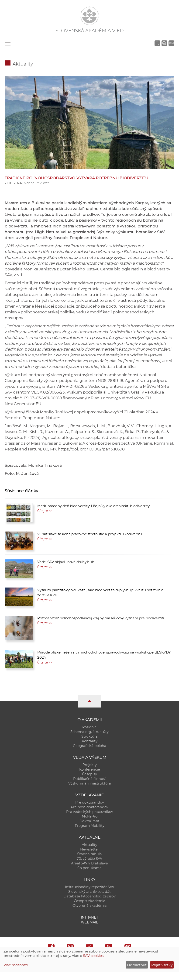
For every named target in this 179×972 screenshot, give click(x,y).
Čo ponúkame (89, 868)
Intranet (89, 917)
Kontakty (89, 741)
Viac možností (15, 965)
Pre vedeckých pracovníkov (89, 812)
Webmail (89, 922)
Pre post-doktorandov (89, 807)
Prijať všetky (161, 965)
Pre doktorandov (89, 802)
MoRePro (89, 816)
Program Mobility (89, 826)
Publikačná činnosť (89, 779)
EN (171, 43)
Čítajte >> (44, 511)
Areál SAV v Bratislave (89, 863)
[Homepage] (89, 16)
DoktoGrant (89, 821)
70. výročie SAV (89, 859)
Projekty (90, 765)
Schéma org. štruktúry (89, 732)
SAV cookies (93, 955)
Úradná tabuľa (89, 854)
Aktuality (23, 64)
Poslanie (89, 727)
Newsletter (89, 849)
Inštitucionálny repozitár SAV (89, 887)
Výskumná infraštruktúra (89, 783)
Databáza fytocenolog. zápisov (90, 896)
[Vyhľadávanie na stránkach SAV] (157, 43)
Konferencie (89, 769)
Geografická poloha (89, 746)
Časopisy (89, 774)
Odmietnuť (137, 965)
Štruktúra (89, 736)
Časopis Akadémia (89, 901)
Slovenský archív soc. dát (89, 892)
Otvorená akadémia (89, 905)
